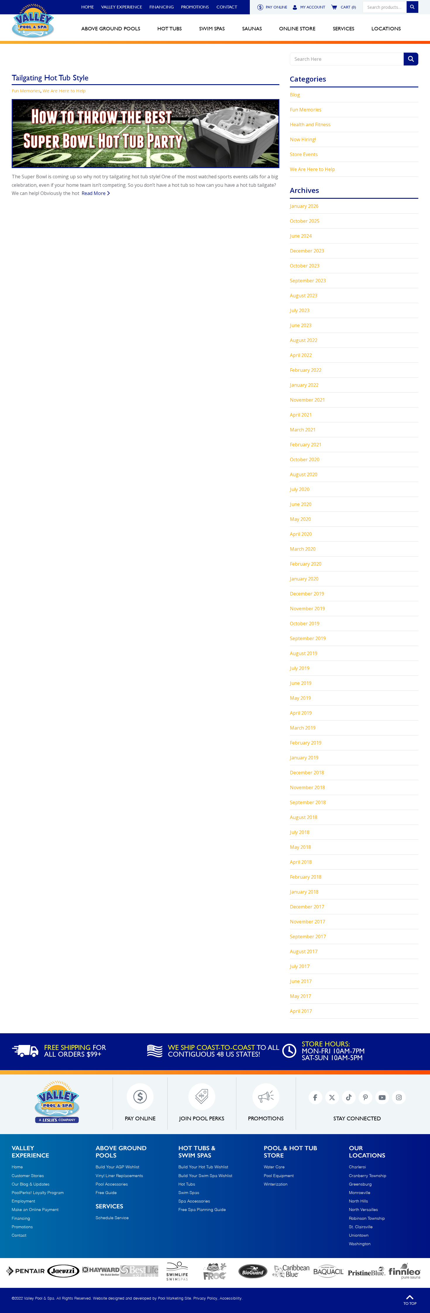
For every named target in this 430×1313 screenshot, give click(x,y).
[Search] (412, 7)
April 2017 (301, 1011)
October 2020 (304, 459)
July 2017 (299, 966)
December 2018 (307, 772)
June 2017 (301, 981)
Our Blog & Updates (30, 1184)
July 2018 (299, 832)
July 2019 (299, 668)
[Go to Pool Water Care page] (215, 1271)
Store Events (304, 154)
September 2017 (308, 936)
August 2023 (303, 295)
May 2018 (300, 847)
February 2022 (305, 370)
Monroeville (359, 1193)
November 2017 (307, 921)
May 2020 (300, 519)
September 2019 (308, 638)
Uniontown (359, 1235)
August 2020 (303, 474)
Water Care (274, 1167)
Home (87, 7)
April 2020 (301, 534)
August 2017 (303, 951)
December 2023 (307, 251)
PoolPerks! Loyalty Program (38, 1193)
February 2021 (305, 444)
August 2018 (303, 817)
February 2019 (305, 743)
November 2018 (307, 787)
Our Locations (367, 1151)
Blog (295, 94)
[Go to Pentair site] (25, 1271)
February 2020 (305, 564)
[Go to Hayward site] (101, 1271)
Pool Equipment (279, 1176)
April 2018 (301, 862)
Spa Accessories (194, 1201)
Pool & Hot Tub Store (290, 1151)
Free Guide (106, 1193)
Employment (23, 1201)
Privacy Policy (205, 1298)
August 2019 (303, 653)
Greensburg (360, 1184)
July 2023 (299, 310)
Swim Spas (188, 1193)
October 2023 (304, 265)
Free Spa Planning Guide (202, 1210)
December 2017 (307, 906)
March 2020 (303, 549)
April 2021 (301, 415)
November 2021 (307, 400)
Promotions (195, 7)
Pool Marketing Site (174, 1298)
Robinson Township (367, 1218)
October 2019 (304, 623)
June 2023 (301, 325)
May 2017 (300, 996)
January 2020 (304, 579)
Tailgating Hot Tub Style (50, 77)
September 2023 (308, 280)
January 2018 (304, 892)
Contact (226, 7)
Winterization (276, 1184)
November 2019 (307, 608)
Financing (161, 7)
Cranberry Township (367, 1176)
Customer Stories (28, 1176)
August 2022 (303, 340)
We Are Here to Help (64, 90)
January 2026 (304, 206)
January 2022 (304, 385)
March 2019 (303, 728)
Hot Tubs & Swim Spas (197, 1151)
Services (109, 1206)
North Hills (358, 1201)
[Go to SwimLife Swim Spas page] (177, 1271)
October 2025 (304, 221)
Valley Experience (121, 7)
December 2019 (307, 593)
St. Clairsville (361, 1227)
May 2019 (300, 698)
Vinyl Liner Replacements (119, 1176)
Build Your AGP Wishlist (117, 1167)
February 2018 (305, 877)
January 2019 (304, 757)
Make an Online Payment (35, 1210)
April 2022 (301, 355)
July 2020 (299, 489)
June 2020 (301, 504)
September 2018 (308, 802)
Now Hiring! (303, 139)
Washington (360, 1244)
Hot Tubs (186, 1184)
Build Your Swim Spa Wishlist (205, 1176)
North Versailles (363, 1210)
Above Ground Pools (121, 1151)
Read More (94, 193)
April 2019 (301, 713)
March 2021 (303, 429)
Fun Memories (26, 90)
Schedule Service (112, 1218)
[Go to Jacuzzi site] (63, 1271)
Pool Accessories (112, 1184)
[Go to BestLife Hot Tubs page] (139, 1271)
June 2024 (301, 236)
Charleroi (357, 1167)
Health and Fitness (310, 124)
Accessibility (231, 1298)
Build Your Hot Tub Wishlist (203, 1167)
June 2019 (301, 683)
